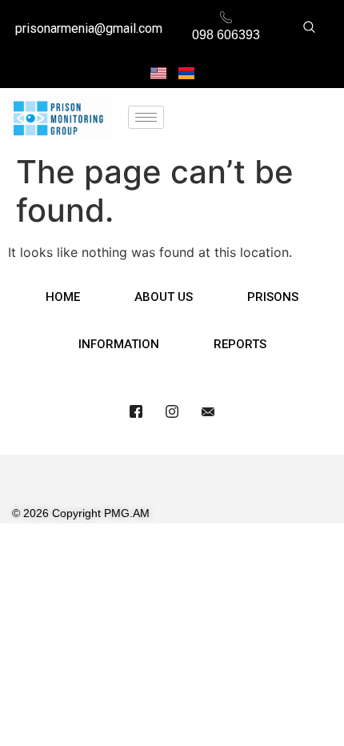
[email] (208, 411)
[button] (310, 28)
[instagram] (172, 411)
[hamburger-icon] (146, 117)
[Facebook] (136, 411)
